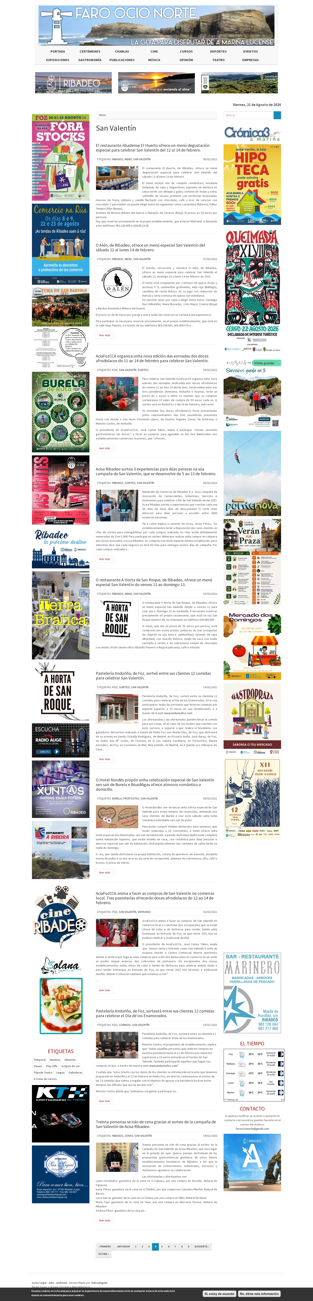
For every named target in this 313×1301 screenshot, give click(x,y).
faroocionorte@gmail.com (252, 1129)
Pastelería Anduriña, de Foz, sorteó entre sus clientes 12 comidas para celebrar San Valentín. (153, 676)
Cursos (186, 51)
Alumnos (55, 1060)
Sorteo (143, 370)
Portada (57, 51)
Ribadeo (117, 159)
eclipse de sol (70, 1066)
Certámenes (90, 51)
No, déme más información (259, 1293)
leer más (104, 335)
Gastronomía (89, 60)
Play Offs (51, 1066)
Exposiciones (57, 60)
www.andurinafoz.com (178, 713)
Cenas (129, 1136)
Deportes (218, 51)
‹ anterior (123, 1246)
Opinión (186, 60)
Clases (38, 1066)
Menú (128, 159)
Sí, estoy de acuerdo (219, 1293)
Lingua (60, 1072)
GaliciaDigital (99, 1283)
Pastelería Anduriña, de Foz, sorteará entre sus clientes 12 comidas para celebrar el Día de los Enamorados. (155, 1013)
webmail (61, 1283)
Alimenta (70, 1060)
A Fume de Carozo (45, 1079)
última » (103, 1253)
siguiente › (201, 1246)
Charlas (122, 51)
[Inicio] (156, 26)
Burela (117, 798)
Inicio (102, 115)
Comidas (125, 1025)
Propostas (131, 798)
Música (154, 60)
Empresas (250, 60)
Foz (115, 370)
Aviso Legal (39, 1283)
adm (51, 1283)
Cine (154, 51)
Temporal (40, 1060)
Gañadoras (75, 1072)
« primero (105, 1246)
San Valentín (142, 159)
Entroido (144, 912)
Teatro (218, 60)
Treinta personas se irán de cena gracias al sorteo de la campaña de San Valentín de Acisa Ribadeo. (156, 1124)
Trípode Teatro (43, 1072)
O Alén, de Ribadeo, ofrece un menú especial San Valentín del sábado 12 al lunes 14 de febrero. (150, 247)
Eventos (250, 51)
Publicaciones (122, 60)
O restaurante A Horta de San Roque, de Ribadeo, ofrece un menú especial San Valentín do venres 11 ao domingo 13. (154, 582)
